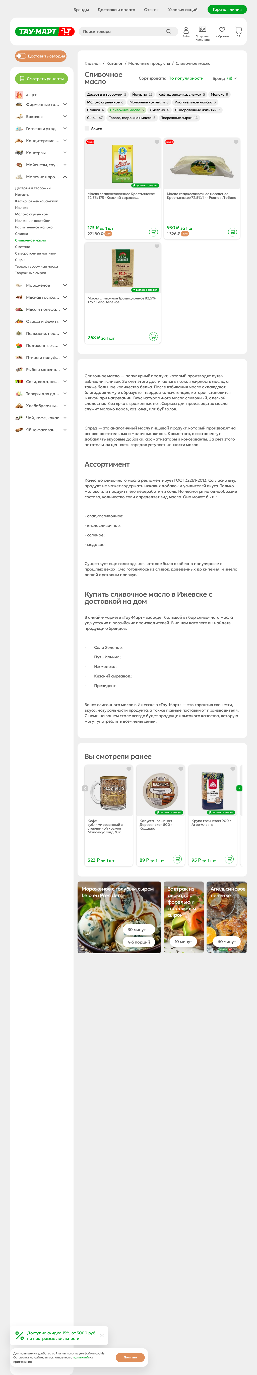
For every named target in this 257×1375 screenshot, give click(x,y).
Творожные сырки (179, 117)
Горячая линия (227, 9)
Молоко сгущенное (105, 102)
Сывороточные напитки (197, 110)
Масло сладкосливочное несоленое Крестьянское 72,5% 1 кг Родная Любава (201, 196)
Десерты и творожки (106, 94)
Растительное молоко (195, 102)
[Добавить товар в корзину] (153, 232)
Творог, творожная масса (132, 117)
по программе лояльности (53, 1338)
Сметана (159, 110)
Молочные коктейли (149, 102)
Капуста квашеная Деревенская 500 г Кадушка (156, 824)
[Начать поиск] (168, 31)
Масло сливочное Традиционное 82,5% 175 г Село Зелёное (122, 300)
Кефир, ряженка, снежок (181, 94)
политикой (81, 1357)
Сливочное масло (127, 110)
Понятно (130, 1357)
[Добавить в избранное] (157, 142)
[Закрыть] (102, 1336)
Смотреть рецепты (45, 78)
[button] (41, 104)
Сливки (95, 110)
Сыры (95, 117)
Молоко (219, 94)
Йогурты (142, 94)
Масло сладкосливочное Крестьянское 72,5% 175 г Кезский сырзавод (121, 196)
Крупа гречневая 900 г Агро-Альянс (211, 823)
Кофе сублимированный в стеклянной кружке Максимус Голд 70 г (105, 826)
